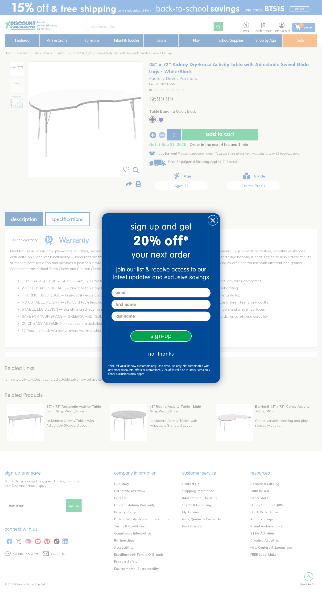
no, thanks (161, 354)
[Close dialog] (213, 220)
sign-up (161, 336)
